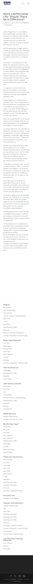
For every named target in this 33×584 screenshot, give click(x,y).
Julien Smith (6, 319)
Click (4, 392)
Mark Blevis (6, 324)
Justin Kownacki (8, 354)
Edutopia (6, 546)
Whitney (7, 23)
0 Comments (8, 25)
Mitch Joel (6, 330)
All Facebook (7, 386)
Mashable (6, 360)
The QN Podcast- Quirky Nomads (13, 534)
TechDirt (5, 446)
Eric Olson (19, 32)
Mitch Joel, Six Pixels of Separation (13, 333)
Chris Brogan (25, 197)
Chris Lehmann (7, 313)
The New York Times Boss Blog (12, 419)
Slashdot (5, 406)
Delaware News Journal (10, 416)
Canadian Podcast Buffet (10, 506)
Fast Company (7, 435)
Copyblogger (7, 346)
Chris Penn (6, 343)
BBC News (6, 429)
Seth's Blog (6, 444)
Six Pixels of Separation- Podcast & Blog (15, 335)
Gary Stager (6, 465)
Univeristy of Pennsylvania (11, 498)
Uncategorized (24, 23)
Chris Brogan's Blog (9, 310)
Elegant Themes (17, 579)
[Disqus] (16, 274)
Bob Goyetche (7, 307)
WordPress (17, 581)
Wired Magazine (8, 452)
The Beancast (7, 379)
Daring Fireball (7, 349)
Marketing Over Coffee (10, 327)
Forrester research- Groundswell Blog (14, 316)
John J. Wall (6, 468)
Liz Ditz (5, 321)
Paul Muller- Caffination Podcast (12, 491)
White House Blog (8, 449)
